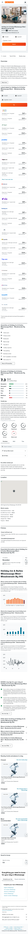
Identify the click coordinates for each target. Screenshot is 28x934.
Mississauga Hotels (18, 929)
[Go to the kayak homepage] (9, 2)
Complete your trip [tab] (7, 879)
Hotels (11, 926)
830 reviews (15, 30)
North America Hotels (18, 926)
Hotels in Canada (9, 928)
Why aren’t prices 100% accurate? (10, 919)
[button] (2, 2)
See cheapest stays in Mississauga (22, 789)
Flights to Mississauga (8, 887)
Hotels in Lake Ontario (8, 929)
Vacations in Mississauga (9, 891)
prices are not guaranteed (7, 910)
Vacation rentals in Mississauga (10, 895)
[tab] (5, 441)
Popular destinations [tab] (20, 879)
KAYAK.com (6, 926)
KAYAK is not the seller (7, 914)
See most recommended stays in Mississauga (21, 819)
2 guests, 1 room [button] (7, 40)
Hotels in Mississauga (8, 893)
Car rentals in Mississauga (9, 889)
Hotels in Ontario (17, 928)
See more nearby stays (22, 759)
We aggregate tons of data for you (10, 917)
